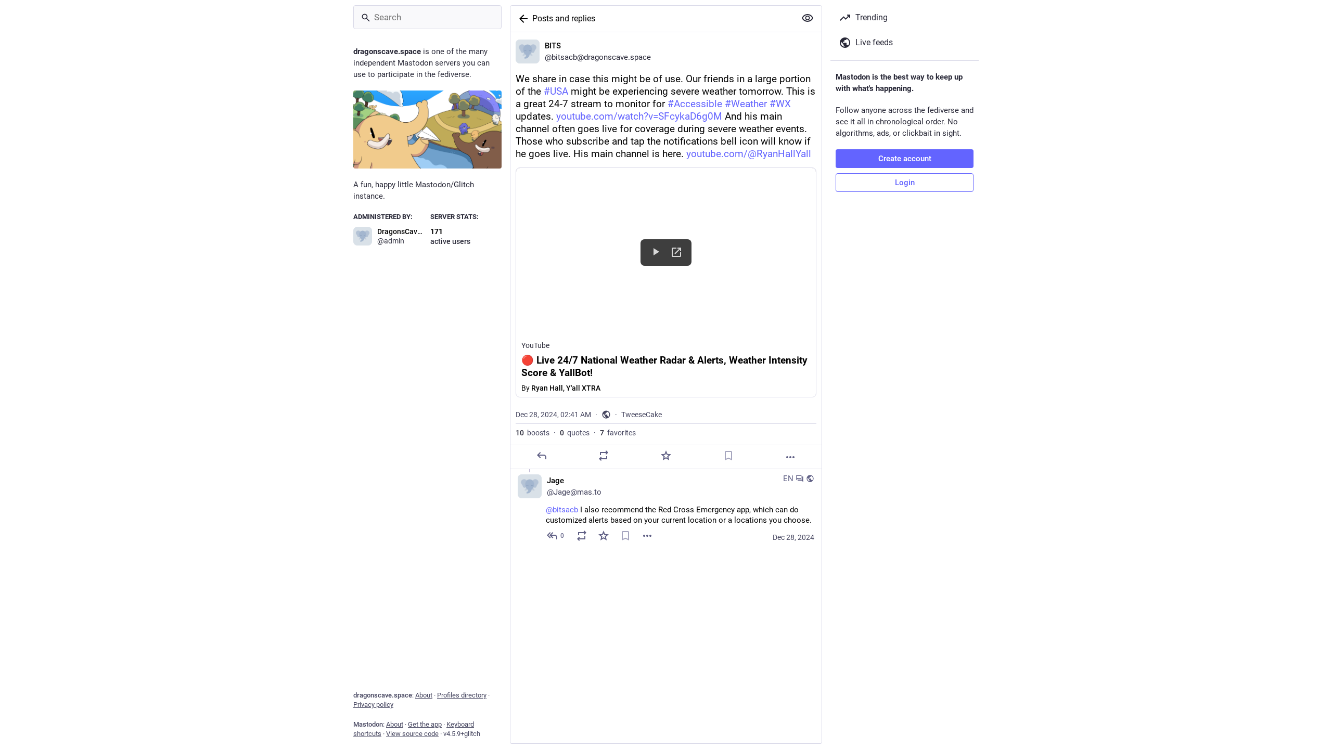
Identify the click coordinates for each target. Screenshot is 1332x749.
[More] (790, 457)
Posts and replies (563, 18)
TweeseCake (641, 414)
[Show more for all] (807, 18)
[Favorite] (666, 455)
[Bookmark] (728, 455)
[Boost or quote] (603, 455)
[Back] (521, 19)
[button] (666, 282)
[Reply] (541, 455)
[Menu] (647, 536)
